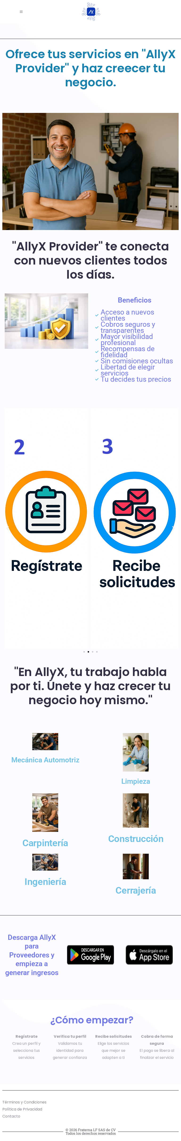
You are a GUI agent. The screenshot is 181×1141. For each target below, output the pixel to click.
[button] (8, 528)
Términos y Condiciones (24, 1102)
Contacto (11, 1116)
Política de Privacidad (22, 1109)
